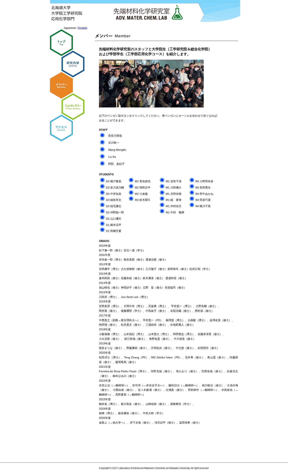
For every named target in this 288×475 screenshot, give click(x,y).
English (82, 27)
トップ (61, 42)
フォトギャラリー (73, 106)
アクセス (61, 128)
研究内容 (73, 64)
